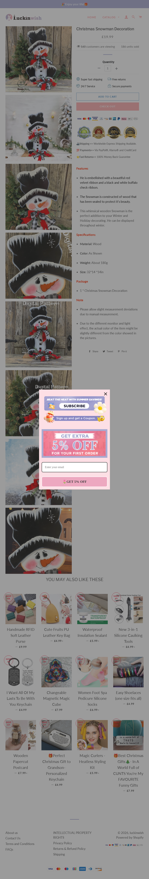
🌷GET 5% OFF (75, 481)
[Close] (105, 394)
